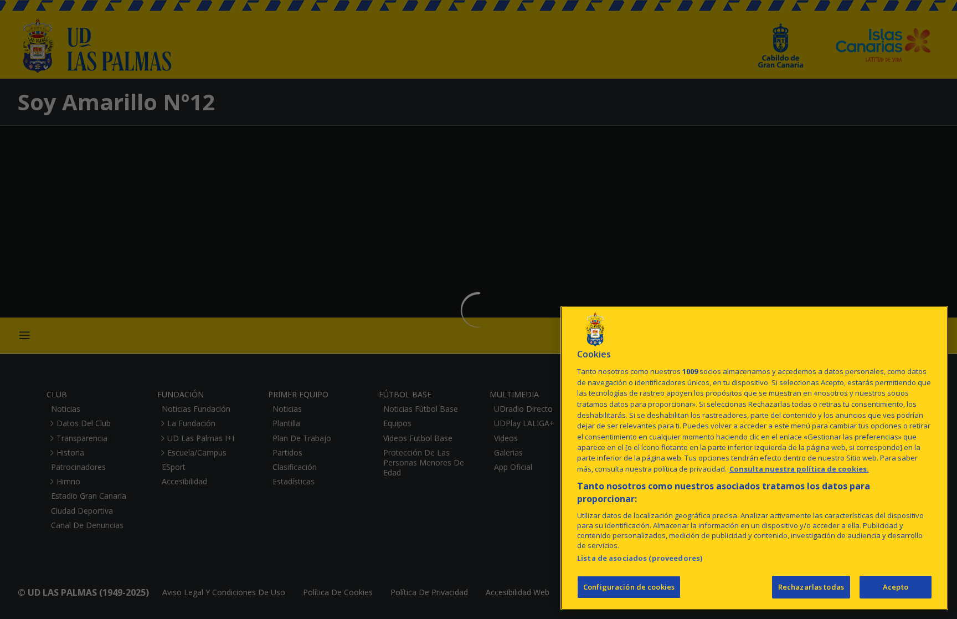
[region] (754, 458)
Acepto (895, 587)
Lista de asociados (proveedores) (639, 558)
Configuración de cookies (629, 587)
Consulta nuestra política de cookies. (799, 469)
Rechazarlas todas (811, 587)
